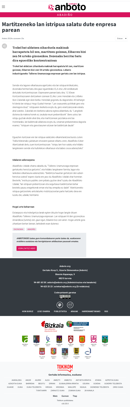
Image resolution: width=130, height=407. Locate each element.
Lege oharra (43, 311)
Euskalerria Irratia (69, 384)
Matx (55, 396)
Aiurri (38, 380)
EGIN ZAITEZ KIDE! (26, 248)
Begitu (41, 384)
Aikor (28, 380)
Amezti (57, 380)
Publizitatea (60, 311)
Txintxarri (41, 391)
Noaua (83, 387)
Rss (106, 311)
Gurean (65, 396)
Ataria (98, 380)
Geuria (86, 384)
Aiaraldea (16, 380)
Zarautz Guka (57, 391)
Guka (20, 387)
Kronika (60, 387)
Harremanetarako (91, 311)
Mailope (72, 387)
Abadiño (65, 15)
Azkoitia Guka (15, 384)
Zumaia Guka (74, 391)
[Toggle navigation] (3, 6)
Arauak (74, 311)
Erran (52, 384)
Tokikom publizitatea (65, 400)
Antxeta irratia (83, 380)
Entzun (120, 38)
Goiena (96, 384)
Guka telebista (34, 387)
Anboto (68, 380)
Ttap (75, 396)
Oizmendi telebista (99, 387)
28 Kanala (89, 391)
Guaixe (10, 387)
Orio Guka (118, 387)
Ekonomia (18, 229)
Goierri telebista (113, 384)
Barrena (30, 384)
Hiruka (48, 387)
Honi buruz (27, 311)
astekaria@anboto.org (65, 286)
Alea (47, 380)
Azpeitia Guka (111, 380)
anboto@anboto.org (57, 282)
